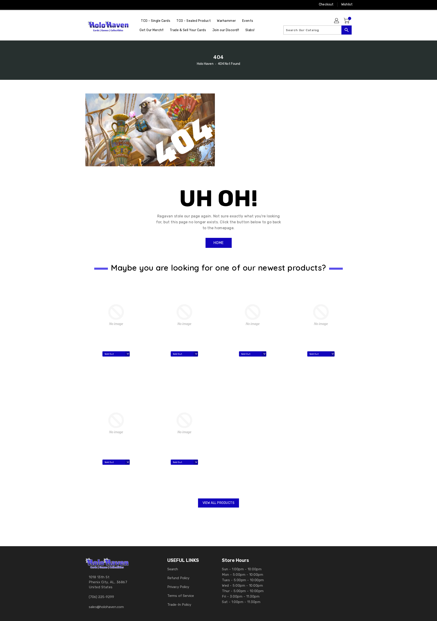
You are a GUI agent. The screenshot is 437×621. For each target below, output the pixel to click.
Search (172, 569)
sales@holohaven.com (106, 607)
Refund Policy (178, 578)
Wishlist (347, 4)
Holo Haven (205, 64)
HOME (218, 243)
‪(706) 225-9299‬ (101, 597)
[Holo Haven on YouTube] (96, 4)
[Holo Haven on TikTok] (122, 4)
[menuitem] (155, 20)
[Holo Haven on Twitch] (113, 4)
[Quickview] (90, 377)
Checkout (326, 4)
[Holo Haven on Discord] (105, 4)
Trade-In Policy (179, 605)
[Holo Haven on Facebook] (79, 4)
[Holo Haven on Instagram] (87, 4)
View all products (219, 503)
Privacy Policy (178, 587)
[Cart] (347, 20)
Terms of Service (180, 596)
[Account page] (336, 20)
